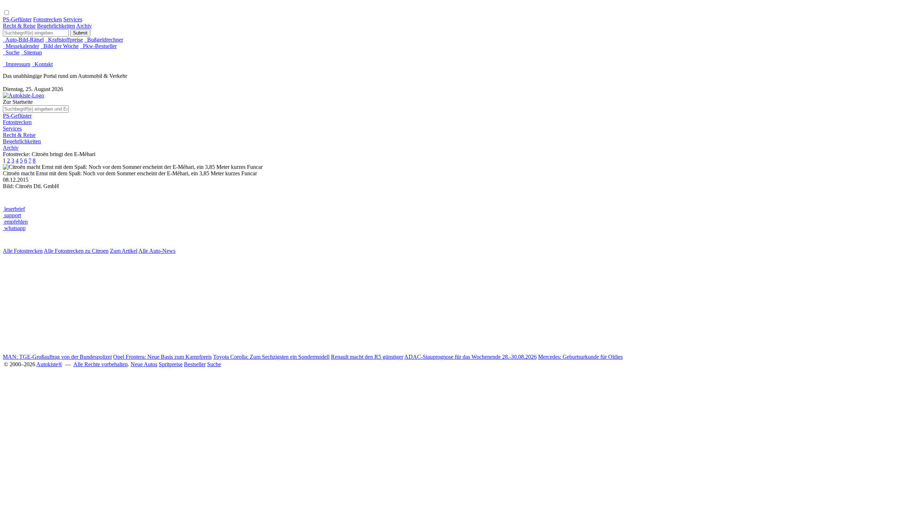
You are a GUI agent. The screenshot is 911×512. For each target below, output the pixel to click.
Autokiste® (49, 364)
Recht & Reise (19, 26)
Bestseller (195, 364)
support (12, 215)
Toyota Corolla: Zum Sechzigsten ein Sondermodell (271, 357)
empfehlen (15, 222)
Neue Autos (144, 364)
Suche (11, 52)
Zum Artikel (123, 251)
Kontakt (42, 64)
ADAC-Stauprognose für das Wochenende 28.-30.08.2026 (470, 357)
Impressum (16, 64)
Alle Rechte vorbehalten (100, 364)
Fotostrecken (47, 19)
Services (72, 19)
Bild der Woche (60, 46)
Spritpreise (171, 364)
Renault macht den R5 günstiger (367, 357)
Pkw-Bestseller (98, 46)
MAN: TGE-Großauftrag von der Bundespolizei (57, 357)
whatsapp (14, 228)
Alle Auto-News (156, 251)
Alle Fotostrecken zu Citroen (76, 251)
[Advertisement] (216, 304)
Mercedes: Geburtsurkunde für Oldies (580, 357)
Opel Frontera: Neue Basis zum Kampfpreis (162, 357)
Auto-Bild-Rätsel (23, 40)
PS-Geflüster (17, 19)
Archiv (84, 26)
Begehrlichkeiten (56, 26)
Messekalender (21, 46)
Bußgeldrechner (103, 40)
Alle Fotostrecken (23, 251)
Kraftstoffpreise (64, 40)
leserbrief (14, 209)
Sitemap (31, 52)
